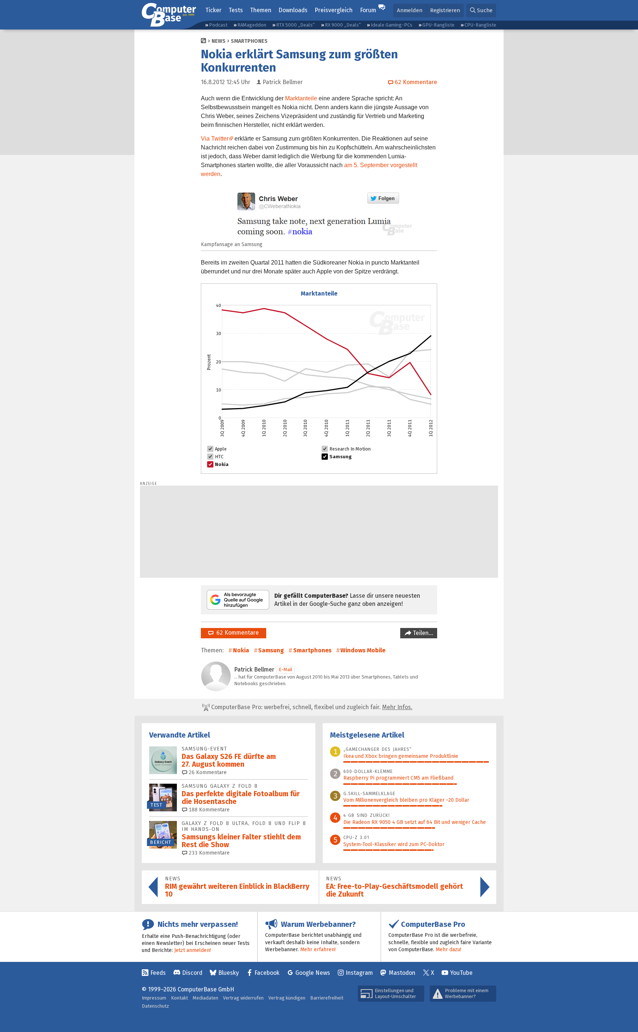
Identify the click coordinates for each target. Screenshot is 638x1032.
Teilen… (422, 632)
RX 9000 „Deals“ (343, 25)
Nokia (241, 650)
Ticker (213, 10)
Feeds (158, 972)
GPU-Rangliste (438, 25)
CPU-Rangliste (480, 25)
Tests (236, 10)
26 (207, 772)
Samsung (271, 650)
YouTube (461, 972)
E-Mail (285, 669)
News (219, 41)
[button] (481, 10)
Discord (192, 972)
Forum (368, 10)
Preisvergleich (334, 10)
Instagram (359, 972)
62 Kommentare (236, 632)
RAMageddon (251, 25)
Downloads (293, 10)
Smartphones (249, 41)
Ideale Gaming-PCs (391, 25)
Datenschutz (155, 1006)
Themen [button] (260, 10)
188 (208, 810)
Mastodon (402, 972)
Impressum (154, 998)
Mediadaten (205, 998)
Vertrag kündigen (286, 998)
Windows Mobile (362, 650)
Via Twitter (215, 138)
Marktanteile (301, 98)
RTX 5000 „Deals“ (295, 25)
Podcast (218, 25)
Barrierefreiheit (326, 998)
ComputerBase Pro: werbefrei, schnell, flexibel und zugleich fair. (311, 707)
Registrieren (445, 10)
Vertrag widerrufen (243, 998)
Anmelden (409, 10)
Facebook (266, 972)
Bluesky (228, 972)
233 (208, 853)
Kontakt (179, 998)
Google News (312, 972)
